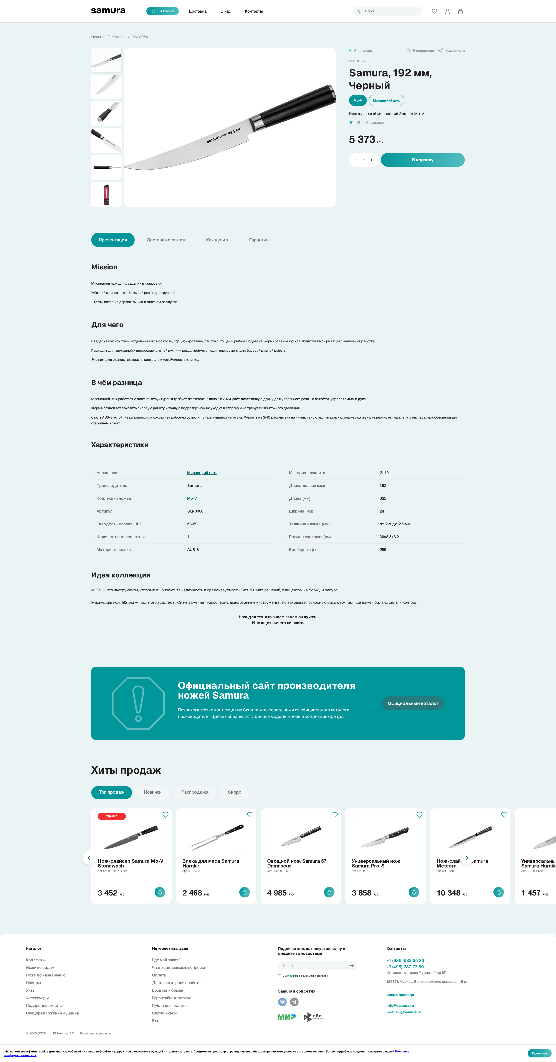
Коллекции (36, 959)
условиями (291, 976)
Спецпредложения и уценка (52, 1013)
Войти (447, 11)
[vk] (282, 1002)
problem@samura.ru (404, 1012)
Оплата (159, 975)
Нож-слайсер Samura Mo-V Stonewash (130, 863)
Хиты (31, 990)
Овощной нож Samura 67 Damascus (296, 863)
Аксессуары (37, 997)
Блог (156, 1020)
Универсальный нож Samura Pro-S (376, 863)
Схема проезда (400, 995)
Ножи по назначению (45, 975)
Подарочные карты (44, 1005)
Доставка (197, 11)
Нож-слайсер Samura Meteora (462, 863)
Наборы (33, 982)
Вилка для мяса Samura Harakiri (210, 863)
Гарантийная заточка (171, 997)
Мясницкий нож (386, 100)
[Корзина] (460, 11)
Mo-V (358, 100)
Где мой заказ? (166, 959)
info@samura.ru (400, 1005)
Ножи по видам (40, 967)
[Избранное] (434, 11)
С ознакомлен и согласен (305, 976)
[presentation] (89, 858)
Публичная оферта (169, 1005)
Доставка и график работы (176, 982)
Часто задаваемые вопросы (178, 967)
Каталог (167, 11)
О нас (225, 11)
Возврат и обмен (167, 990)
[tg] (294, 1002)
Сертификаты (164, 1013)
